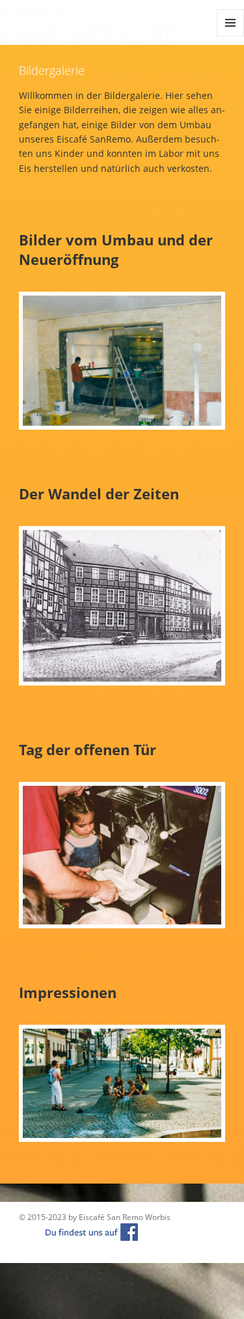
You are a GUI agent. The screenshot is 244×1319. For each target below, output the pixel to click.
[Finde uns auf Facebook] (79, 1231)
